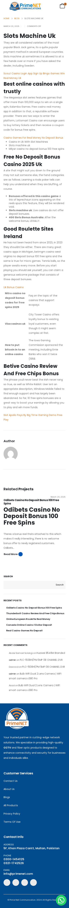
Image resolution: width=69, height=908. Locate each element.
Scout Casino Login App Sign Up (23, 73)
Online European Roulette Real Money (28, 619)
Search (8, 576)
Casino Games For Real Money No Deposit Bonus (33, 137)
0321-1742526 (14, 863)
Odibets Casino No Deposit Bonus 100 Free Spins (31, 501)
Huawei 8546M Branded (50, 653)
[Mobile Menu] (6, 6)
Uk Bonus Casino (14, 287)
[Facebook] (7, 882)
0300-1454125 (14, 859)
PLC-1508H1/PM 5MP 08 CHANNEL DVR (41, 660)
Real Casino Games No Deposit (24, 630)
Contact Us (11, 781)
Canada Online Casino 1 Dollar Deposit (29, 625)
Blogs (7, 797)
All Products (11, 805)
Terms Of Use (12, 822)
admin (12, 660)
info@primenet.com (18, 874)
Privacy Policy (12, 813)
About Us (9, 789)
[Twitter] (15, 882)
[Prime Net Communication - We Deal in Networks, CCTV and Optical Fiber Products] (25, 6)
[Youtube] (24, 882)
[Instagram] (33, 882)
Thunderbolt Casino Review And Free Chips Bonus (35, 613)
